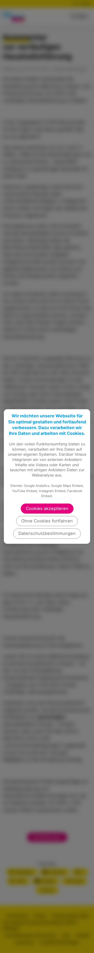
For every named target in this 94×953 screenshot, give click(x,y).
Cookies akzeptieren (47, 508)
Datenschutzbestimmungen (47, 533)
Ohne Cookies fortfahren (47, 520)
